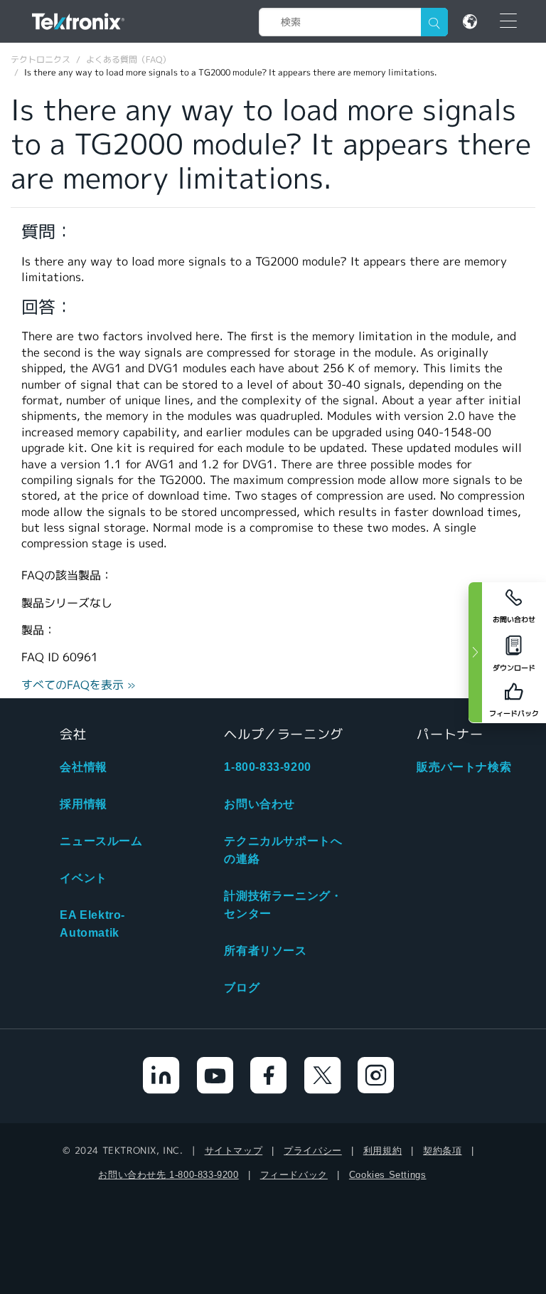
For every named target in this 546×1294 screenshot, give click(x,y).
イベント (83, 878)
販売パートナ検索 (464, 767)
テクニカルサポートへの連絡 (283, 850)
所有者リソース (265, 951)
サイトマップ (234, 1150)
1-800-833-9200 (267, 767)
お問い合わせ (259, 804)
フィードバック (294, 1174)
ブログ (241, 988)
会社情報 (83, 767)
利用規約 (382, 1150)
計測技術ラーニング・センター (283, 905)
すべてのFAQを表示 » (78, 685)
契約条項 (442, 1150)
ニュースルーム (101, 841)
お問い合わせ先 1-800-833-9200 (168, 1174)
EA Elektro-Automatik (92, 924)
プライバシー (313, 1150)
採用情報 (83, 804)
